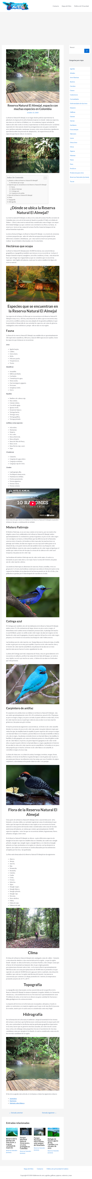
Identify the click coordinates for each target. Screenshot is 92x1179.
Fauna (13, 187)
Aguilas (72, 69)
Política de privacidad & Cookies (57, 1169)
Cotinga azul (15, 191)
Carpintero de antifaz (18, 193)
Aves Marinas (74, 77)
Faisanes (73, 108)
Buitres (72, 82)
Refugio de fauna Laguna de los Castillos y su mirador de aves (53, 1143)
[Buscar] (86, 51)
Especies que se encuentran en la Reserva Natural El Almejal (27, 185)
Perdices (73, 168)
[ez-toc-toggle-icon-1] (44, 177)
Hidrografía (12, 202)
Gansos (72, 116)
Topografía (11, 200)
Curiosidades (74, 99)
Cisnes (72, 90)
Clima (10, 197)
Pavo (71, 164)
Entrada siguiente (49, 1113)
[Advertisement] (46, 25)
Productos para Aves (77, 173)
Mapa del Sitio (66, 6)
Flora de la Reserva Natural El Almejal (20, 195)
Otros (72, 147)
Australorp (13, 1098)
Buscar (72, 47)
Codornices (74, 95)
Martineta (13, 1101)
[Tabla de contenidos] (45, 177)
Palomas (72, 155)
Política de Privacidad (81, 6)
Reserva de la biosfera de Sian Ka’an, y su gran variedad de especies (11, 1143)
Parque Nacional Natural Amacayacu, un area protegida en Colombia (25, 1142)
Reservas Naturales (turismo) (79, 177)
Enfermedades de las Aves (78, 103)
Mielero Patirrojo (17, 189)
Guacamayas (74, 129)
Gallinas (72, 112)
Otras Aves (73, 142)
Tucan (72, 181)
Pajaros (72, 151)
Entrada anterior (16, 1113)
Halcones (73, 134)
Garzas (72, 121)
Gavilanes (73, 125)
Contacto (56, 6)
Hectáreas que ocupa (17, 182)
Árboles (72, 73)
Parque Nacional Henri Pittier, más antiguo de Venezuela (39, 1141)
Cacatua (72, 86)
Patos (72, 160)
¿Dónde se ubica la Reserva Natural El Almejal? (23, 180)
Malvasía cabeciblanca (17, 1103)
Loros (72, 138)
